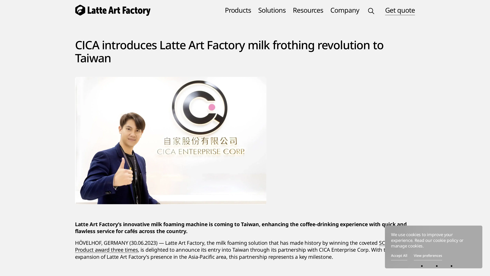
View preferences (428, 255)
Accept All (399, 255)
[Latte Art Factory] (116, 10)
